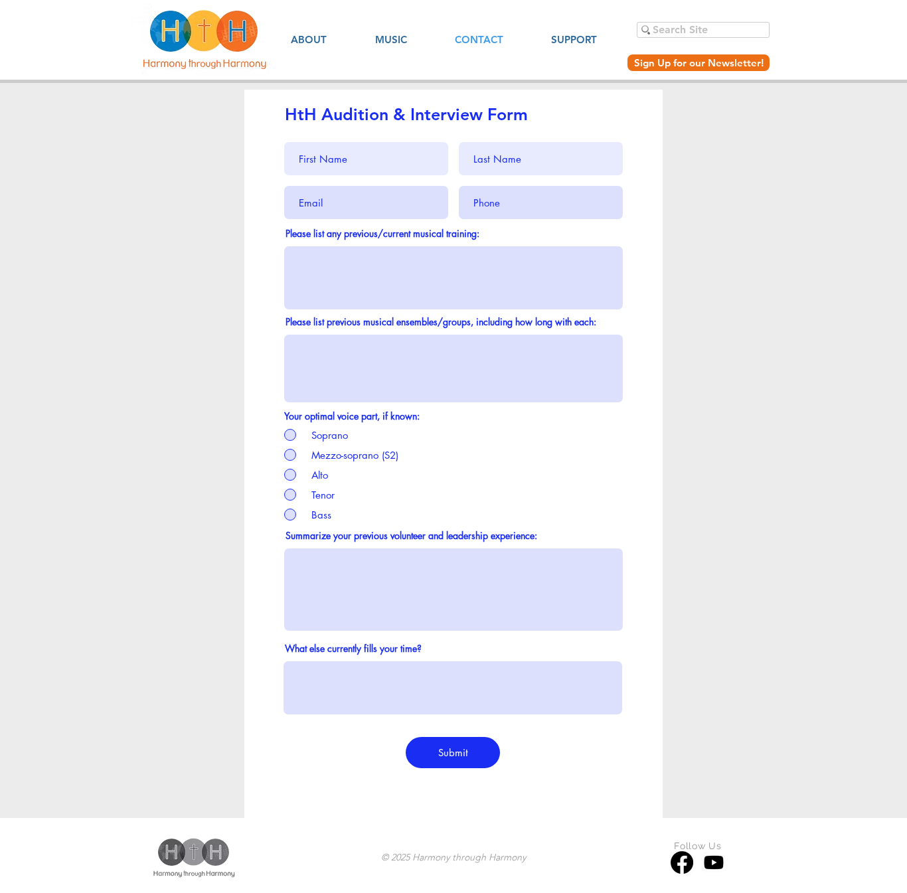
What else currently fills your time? (353, 648)
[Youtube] (713, 862)
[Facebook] (682, 862)
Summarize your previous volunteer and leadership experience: (411, 535)
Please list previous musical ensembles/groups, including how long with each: (441, 322)
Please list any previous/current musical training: (382, 233)
